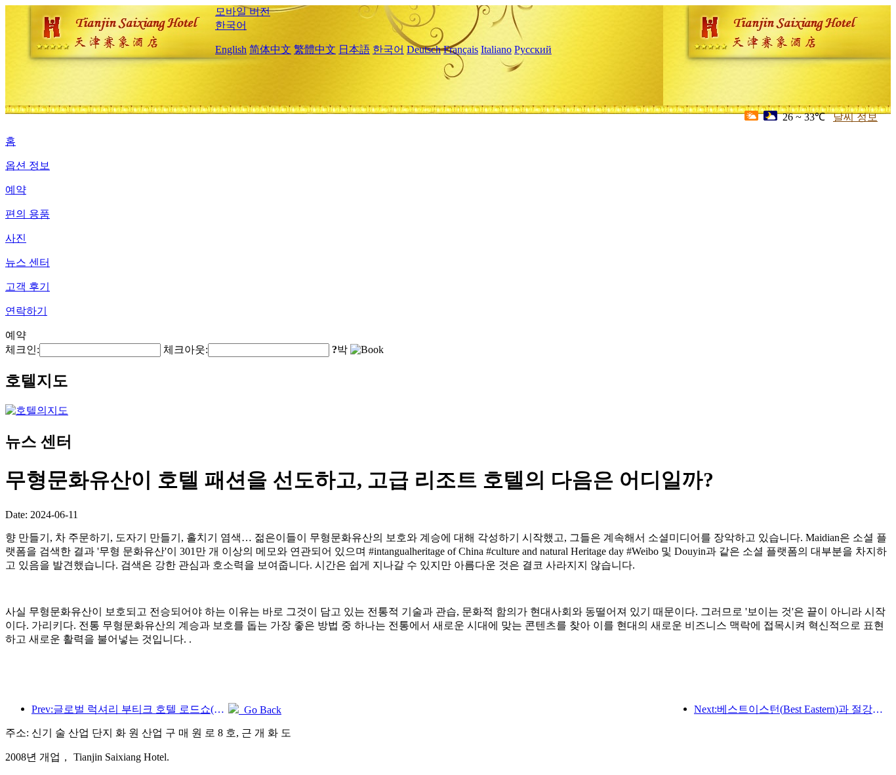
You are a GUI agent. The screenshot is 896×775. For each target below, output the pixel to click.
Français (460, 49)
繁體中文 (315, 49)
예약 (15, 189)
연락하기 (26, 310)
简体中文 (270, 49)
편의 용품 (27, 213)
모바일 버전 (242, 11)
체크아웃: (185, 349)
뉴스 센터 (27, 262)
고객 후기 (27, 286)
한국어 (231, 25)
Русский (533, 49)
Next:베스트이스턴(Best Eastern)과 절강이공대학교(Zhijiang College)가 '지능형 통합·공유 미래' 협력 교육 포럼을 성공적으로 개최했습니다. (792, 709)
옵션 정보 (27, 165)
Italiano (496, 49)
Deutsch (424, 49)
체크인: (22, 349)
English (231, 49)
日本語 (354, 49)
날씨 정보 (855, 117)
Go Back (260, 709)
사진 (15, 238)
